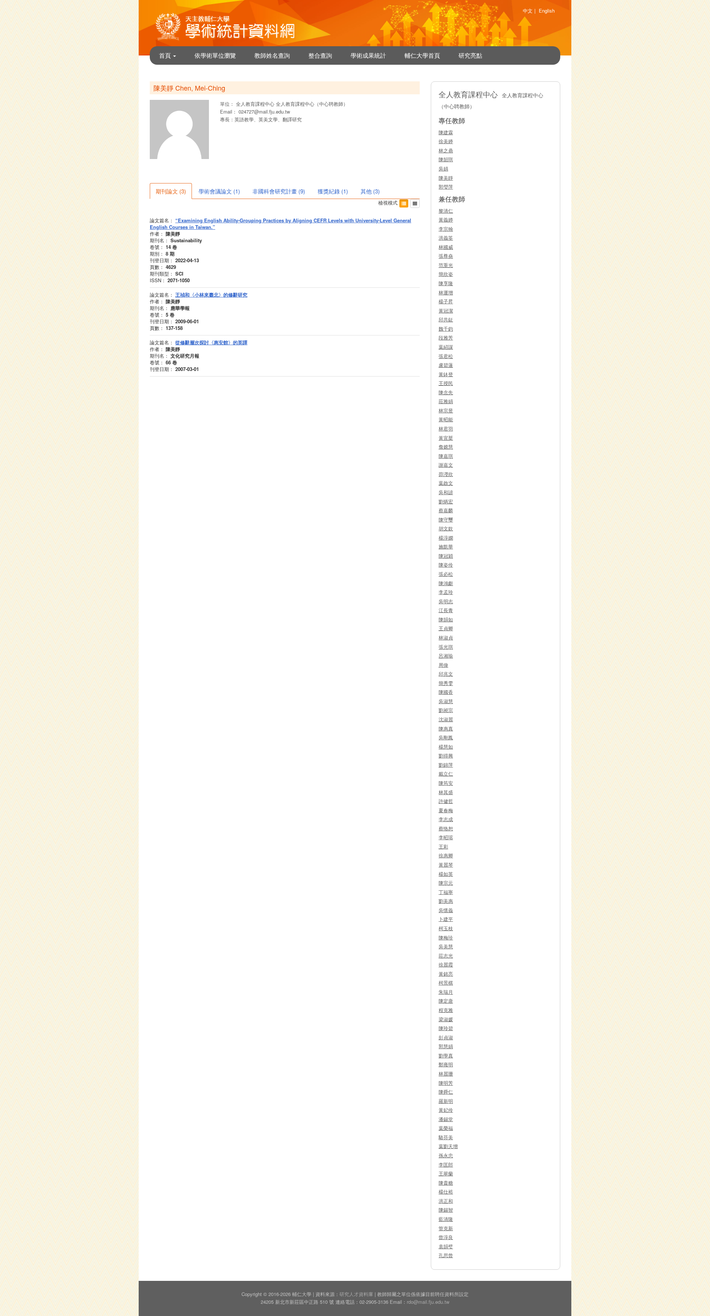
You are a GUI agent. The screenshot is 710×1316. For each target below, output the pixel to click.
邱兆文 (446, 673)
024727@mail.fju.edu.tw (264, 111)
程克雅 (446, 1009)
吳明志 (446, 601)
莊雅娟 (446, 401)
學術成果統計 (368, 55)
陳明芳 (446, 1082)
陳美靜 (446, 177)
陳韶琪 (446, 159)
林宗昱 (446, 410)
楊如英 (446, 873)
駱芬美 (446, 1137)
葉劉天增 (448, 1146)
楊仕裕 (446, 1191)
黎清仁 (446, 210)
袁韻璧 (446, 1246)
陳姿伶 (446, 564)
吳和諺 (446, 492)
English (547, 10)
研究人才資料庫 (356, 1294)
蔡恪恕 (446, 828)
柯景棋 (446, 982)
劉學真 (446, 1055)
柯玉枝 (446, 928)
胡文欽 (446, 528)
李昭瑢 (446, 837)
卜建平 (446, 918)
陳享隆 (446, 283)
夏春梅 (446, 810)
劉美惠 (446, 900)
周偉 (443, 664)
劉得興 (446, 755)
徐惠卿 (446, 855)
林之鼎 (446, 150)
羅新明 (446, 1100)
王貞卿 (446, 628)
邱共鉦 (446, 319)
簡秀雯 (446, 682)
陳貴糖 (446, 1182)
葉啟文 (446, 482)
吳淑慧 (446, 701)
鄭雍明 (446, 1064)
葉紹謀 (446, 346)
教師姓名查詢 (272, 55)
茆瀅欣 (446, 474)
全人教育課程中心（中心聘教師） (312, 103)
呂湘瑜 (446, 655)
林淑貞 (446, 637)
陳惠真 (446, 728)
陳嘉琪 (446, 455)
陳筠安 (446, 782)
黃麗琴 (446, 864)
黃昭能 (446, 419)
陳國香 (446, 691)
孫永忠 (446, 1155)
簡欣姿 (446, 273)
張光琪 (446, 646)
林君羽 (446, 428)
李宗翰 (446, 228)
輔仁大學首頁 (422, 55)
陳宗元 (446, 882)
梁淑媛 (446, 1019)
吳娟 (443, 168)
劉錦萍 (446, 764)
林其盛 (446, 792)
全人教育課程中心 (256, 103)
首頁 (165, 55)
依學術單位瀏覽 (215, 55)
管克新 (446, 1228)
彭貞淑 (446, 1037)
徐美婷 (446, 141)
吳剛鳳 (446, 737)
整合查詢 (320, 55)
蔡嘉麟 (446, 510)
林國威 (446, 246)
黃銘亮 (446, 973)
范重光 (446, 265)
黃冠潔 (446, 310)
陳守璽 (446, 519)
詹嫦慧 (446, 446)
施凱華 (446, 546)
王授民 (446, 383)
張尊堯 (446, 255)
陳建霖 (446, 132)
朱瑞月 (446, 991)
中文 (527, 10)
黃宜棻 (446, 437)
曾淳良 (446, 1237)
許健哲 (446, 800)
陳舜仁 (446, 1091)
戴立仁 (446, 773)
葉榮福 (446, 1127)
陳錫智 (446, 1209)
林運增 (446, 292)
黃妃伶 (446, 1109)
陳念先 (446, 392)
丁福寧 (446, 891)
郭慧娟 (446, 1046)
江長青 (446, 610)
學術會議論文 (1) (219, 191)
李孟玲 (446, 591)
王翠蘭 (446, 1173)
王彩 (443, 846)
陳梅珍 (446, 937)
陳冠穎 (446, 555)
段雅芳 (446, 337)
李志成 (446, 819)
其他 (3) (370, 191)
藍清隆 (446, 1218)
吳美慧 (446, 946)
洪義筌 (446, 237)
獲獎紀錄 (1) (333, 191)
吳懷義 (446, 910)
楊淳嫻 (446, 537)
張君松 (446, 356)
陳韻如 (446, 619)
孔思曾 (446, 1255)
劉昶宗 (446, 709)
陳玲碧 (446, 1028)
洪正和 (446, 1200)
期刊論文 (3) (171, 191)
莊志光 (446, 955)
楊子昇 (446, 301)
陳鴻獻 (446, 583)
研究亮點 (470, 55)
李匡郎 (446, 1164)
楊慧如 (446, 746)
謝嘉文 (446, 464)
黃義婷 (446, 219)
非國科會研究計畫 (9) (279, 191)
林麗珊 (446, 1073)
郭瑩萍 (446, 186)
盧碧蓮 (446, 364)
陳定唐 (446, 1000)
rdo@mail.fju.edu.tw (428, 1301)
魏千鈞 (446, 328)
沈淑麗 (446, 719)
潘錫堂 (446, 1119)
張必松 (446, 573)
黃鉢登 (446, 374)
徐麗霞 (446, 964)
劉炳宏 (446, 501)
